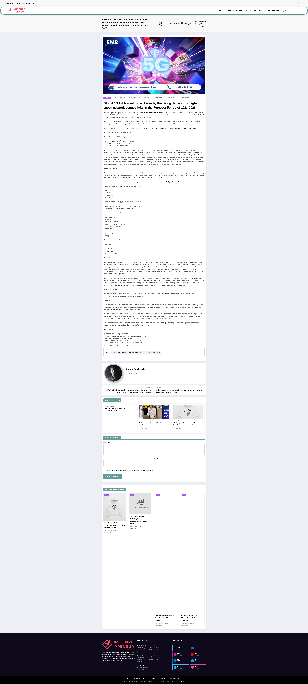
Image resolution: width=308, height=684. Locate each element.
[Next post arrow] (204, 390)
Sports (145, 679)
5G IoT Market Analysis (152, 113)
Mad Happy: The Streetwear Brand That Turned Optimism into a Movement (184, 423)
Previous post (148, 387)
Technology (136, 679)
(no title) (154, 646)
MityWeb (166, 681)
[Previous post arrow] (104, 390)
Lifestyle (257, 10)
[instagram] (297, 3)
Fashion (249, 10)
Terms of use (162, 679)
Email (156, 459)
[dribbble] (292, 3)
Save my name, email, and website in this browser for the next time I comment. (131, 470)
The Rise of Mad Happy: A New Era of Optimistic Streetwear (115, 409)
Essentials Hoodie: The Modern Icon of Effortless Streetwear (190, 618)
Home (221, 10)
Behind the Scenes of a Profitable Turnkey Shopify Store (150, 423)
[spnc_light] (296, 10)
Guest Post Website (175, 679)
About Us (230, 10)
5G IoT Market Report (120, 98)
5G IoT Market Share (132, 98)
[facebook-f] (282, 3)
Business (239, 10)
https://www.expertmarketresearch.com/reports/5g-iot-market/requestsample (168, 128)
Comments (107, 442)
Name (105, 459)
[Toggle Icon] (300, 10)
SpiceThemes (181, 681)
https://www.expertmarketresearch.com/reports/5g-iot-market (156, 182)
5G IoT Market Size (144, 98)
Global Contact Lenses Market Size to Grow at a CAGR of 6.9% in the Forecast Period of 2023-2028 (179, 391)
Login (283, 10)
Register (275, 10)
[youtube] (301, 3)
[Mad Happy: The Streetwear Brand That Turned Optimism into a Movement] (188, 412)
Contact (266, 10)
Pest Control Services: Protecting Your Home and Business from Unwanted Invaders (139, 519)
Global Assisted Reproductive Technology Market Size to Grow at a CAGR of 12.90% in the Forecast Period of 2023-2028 (129, 391)
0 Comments (185, 98)
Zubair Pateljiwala (158, 98)
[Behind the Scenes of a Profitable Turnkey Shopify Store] (154, 412)
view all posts (130, 377)
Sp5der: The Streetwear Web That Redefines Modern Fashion (165, 618)
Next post (158, 387)
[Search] (291, 10)
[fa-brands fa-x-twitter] (287, 3)
